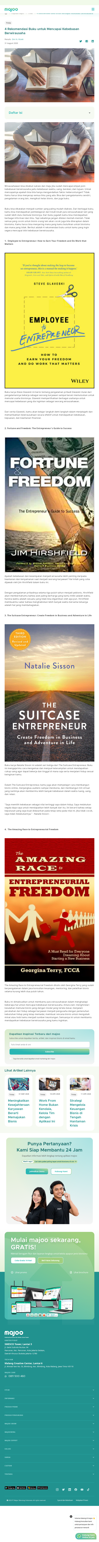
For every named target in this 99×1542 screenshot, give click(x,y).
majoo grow (10, 1424)
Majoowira (10, 1432)
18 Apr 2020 (55, 1094)
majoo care (10, 1373)
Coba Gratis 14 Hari (23, 1260)
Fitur (7, 1390)
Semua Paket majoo (48, 2)
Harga (7, 1457)
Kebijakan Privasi (82, 1500)
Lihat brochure (81, 1272)
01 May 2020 (24, 1094)
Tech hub (9, 1360)
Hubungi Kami (61, 1171)
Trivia (8, 23)
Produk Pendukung (14, 1415)
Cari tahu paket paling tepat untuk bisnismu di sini (48, 1161)
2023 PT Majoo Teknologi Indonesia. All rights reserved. (27, 1500)
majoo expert (11, 1440)
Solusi (8, 1449)
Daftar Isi (15, 112)
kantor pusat (11, 1340)
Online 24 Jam (88, 1537)
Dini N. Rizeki (17, 39)
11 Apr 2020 (86, 1094)
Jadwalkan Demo (36, 1171)
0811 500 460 (17, 1376)
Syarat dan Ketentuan (65, 1500)
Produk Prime (11, 1407)
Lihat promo (21, 1272)
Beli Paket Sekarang (50, 1260)
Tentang (9, 1474)
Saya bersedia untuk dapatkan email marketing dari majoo (34, 1059)
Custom (8, 1466)
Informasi (9, 1398)
